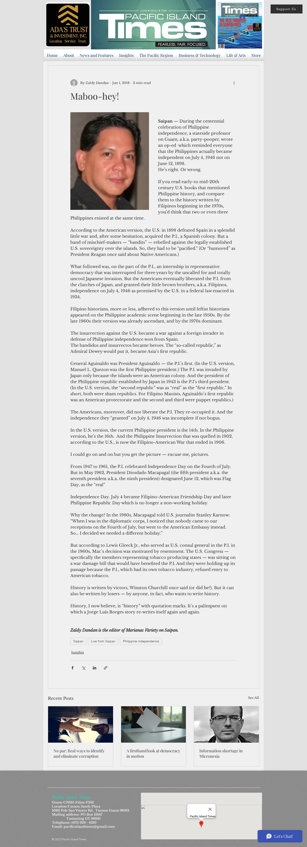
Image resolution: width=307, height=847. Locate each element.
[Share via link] (105, 668)
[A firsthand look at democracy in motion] (153, 724)
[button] (287, 8)
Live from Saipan (103, 641)
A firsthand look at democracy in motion (153, 753)
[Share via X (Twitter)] (83, 668)
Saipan (78, 641)
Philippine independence (141, 641)
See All (253, 698)
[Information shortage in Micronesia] (226, 724)
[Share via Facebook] (72, 668)
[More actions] (234, 83)
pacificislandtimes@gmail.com (89, 827)
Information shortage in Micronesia (221, 753)
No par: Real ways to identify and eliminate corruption (79, 753)
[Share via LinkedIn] (94, 668)
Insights (77, 652)
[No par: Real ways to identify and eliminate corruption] (80, 724)
